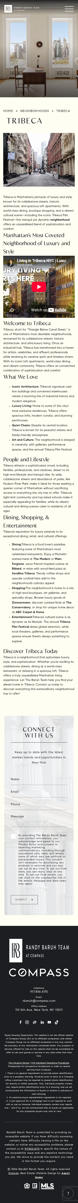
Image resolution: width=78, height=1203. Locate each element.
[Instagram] (27, 1022)
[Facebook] (20, 1022)
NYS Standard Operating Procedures (50, 1063)
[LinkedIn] (42, 1022)
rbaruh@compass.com (39, 1001)
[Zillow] (35, 1022)
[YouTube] (49, 1022)
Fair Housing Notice (19, 1063)
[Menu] (69, 8)
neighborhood (60, 220)
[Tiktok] (56, 1022)
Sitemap (13, 1173)
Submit (21, 899)
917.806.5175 (39, 992)
